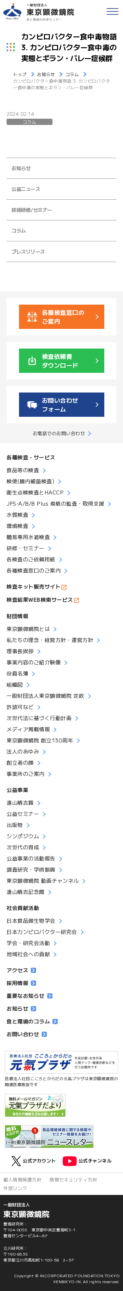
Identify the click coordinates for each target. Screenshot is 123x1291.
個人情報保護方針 (22, 1179)
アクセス (17, 970)
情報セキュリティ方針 (73, 1179)
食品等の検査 (23, 470)
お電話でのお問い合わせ (59, 433)
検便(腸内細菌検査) (30, 481)
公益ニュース (25, 188)
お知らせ (21, 168)
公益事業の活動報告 (31, 858)
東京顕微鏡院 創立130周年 (40, 740)
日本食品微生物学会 (31, 920)
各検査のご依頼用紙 (31, 559)
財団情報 (17, 616)
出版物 (15, 825)
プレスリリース (28, 251)
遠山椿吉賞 (20, 802)
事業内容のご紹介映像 (34, 662)
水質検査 (17, 514)
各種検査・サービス (31, 457)
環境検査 (17, 526)
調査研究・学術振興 (31, 869)
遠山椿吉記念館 (26, 892)
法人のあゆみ (23, 751)
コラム (29, 122)
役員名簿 (17, 673)
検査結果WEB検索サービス (40, 599)
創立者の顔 (20, 762)
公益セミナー (23, 813)
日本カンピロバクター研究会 (42, 932)
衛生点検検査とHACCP (35, 492)
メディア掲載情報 (28, 729)
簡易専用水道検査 (28, 537)
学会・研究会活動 (28, 943)
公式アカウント (39, 1160)
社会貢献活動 (23, 908)
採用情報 (17, 983)
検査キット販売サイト (34, 586)
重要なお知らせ (26, 995)
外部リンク (15, 1188)
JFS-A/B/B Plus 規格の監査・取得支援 (55, 503)
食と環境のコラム (28, 1021)
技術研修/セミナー (31, 209)
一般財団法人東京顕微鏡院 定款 (45, 695)
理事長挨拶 (20, 651)
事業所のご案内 (26, 773)
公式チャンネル (95, 1160)
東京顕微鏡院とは (28, 629)
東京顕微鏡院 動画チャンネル (43, 880)
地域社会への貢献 (28, 954)
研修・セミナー (26, 548)
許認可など (20, 707)
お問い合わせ (23, 1034)
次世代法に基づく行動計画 (39, 718)
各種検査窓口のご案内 (34, 570)
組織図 (15, 684)
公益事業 (17, 790)
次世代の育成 (23, 847)
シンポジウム (23, 836)
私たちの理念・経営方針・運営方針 (50, 640)
